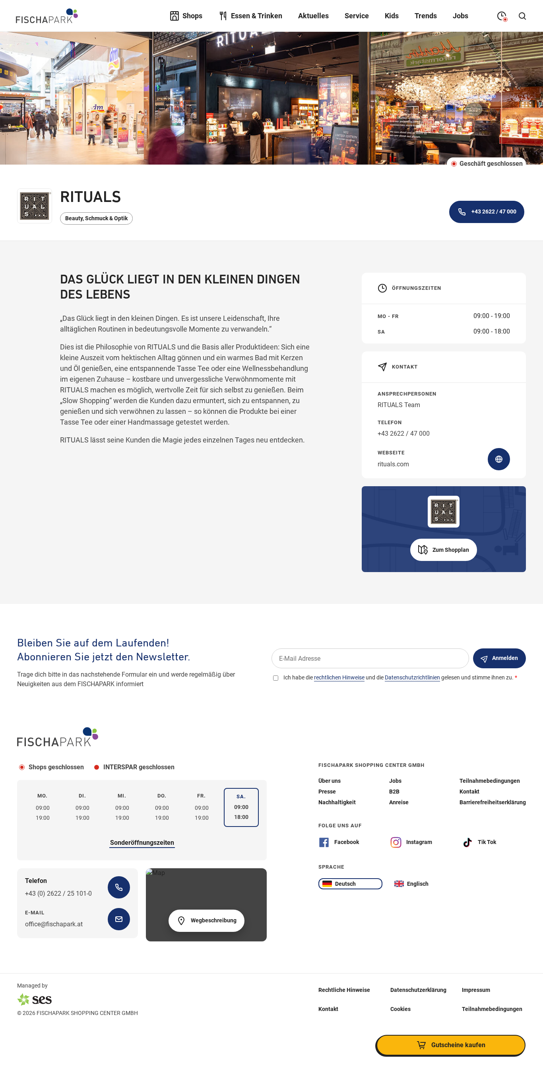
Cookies (400, 1009)
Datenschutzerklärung (418, 990)
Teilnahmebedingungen (492, 1009)
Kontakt (328, 1009)
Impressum (476, 990)
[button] (443, 550)
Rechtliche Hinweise (344, 990)
